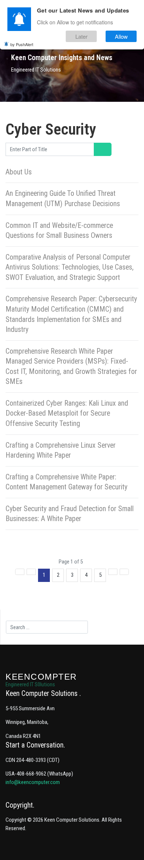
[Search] (98, 149)
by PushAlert (21, 44)
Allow (121, 36)
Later (81, 36)
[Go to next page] (112, 572)
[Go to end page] (124, 572)
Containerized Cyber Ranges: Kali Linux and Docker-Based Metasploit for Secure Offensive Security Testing (67, 413)
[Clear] (107, 149)
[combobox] (47, 627)
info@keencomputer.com (33, 782)
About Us (19, 172)
